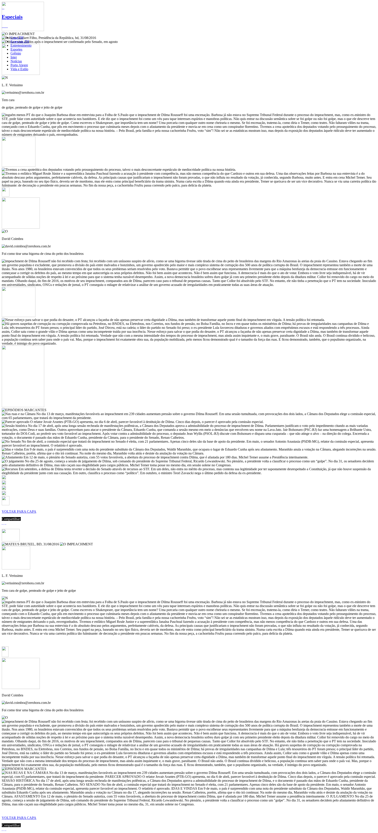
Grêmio (15, 53)
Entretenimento (21, 45)
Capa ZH (16, 37)
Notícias (16, 61)
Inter (13, 57)
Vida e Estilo (19, 69)
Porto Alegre (19, 65)
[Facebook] (2, 523)
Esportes (16, 49)
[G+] (5, 523)
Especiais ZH (19, 41)
